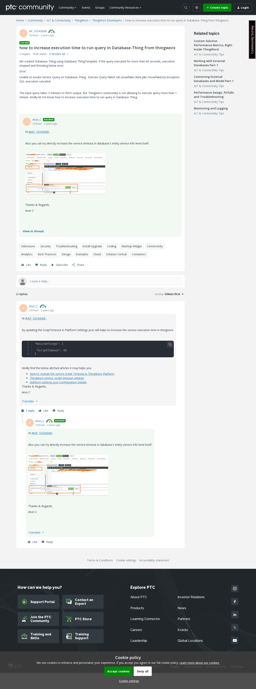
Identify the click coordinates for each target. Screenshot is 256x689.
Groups (100, 7)
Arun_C (36, 119)
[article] (100, 359)
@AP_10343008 (39, 132)
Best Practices (47, 254)
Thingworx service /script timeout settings (57, 378)
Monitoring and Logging (211, 108)
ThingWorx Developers (107, 20)
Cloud (97, 254)
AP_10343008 (38, 31)
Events (86, 7)
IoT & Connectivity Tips (209, 54)
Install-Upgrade (92, 246)
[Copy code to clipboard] (170, 344)
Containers (139, 254)
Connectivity (155, 246)
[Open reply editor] (100, 281)
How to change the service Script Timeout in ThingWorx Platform (72, 374)
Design (66, 254)
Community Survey (252, 39)
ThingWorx (81, 20)
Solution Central (116, 254)
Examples (82, 254)
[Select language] (197, 8)
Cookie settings (126, 560)
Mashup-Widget (131, 246)
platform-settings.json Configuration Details (58, 382)
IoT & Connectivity (59, 20)
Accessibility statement (154, 560)
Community (35, 20)
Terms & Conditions (100, 560)
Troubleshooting (66, 246)
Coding (111, 246)
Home (20, 20)
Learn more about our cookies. (199, 663)
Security (45, 246)
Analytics (27, 254)
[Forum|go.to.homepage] (30, 7)
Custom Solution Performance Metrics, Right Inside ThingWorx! (213, 45)
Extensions (28, 246)
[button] (217, 8)
